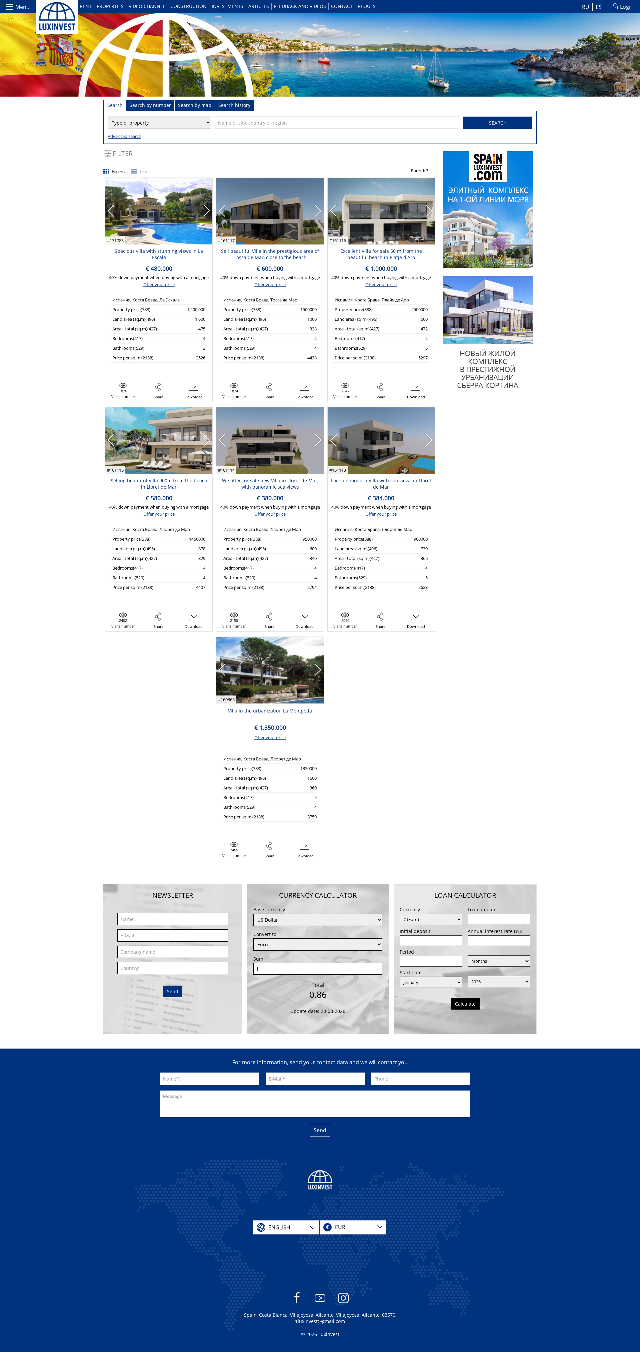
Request (368, 6)
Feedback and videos (300, 6)
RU (585, 7)
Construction (188, 6)
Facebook (297, 1307)
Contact (342, 6)
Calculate (465, 1004)
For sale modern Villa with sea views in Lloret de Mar (381, 483)
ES (599, 7)
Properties (110, 6)
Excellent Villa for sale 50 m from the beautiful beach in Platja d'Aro (381, 254)
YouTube (320, 1307)
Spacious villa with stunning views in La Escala (159, 254)
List (143, 171)
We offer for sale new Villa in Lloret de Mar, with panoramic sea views (270, 483)
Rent (86, 6)
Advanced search (124, 136)
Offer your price (159, 284)
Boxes (118, 171)
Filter (123, 153)
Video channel (147, 6)
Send (172, 991)
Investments (227, 6)
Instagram (343, 1307)
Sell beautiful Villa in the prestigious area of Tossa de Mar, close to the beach (270, 254)
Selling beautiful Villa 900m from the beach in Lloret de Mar (159, 483)
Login (627, 6)
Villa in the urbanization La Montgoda (270, 710)
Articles (258, 6)
